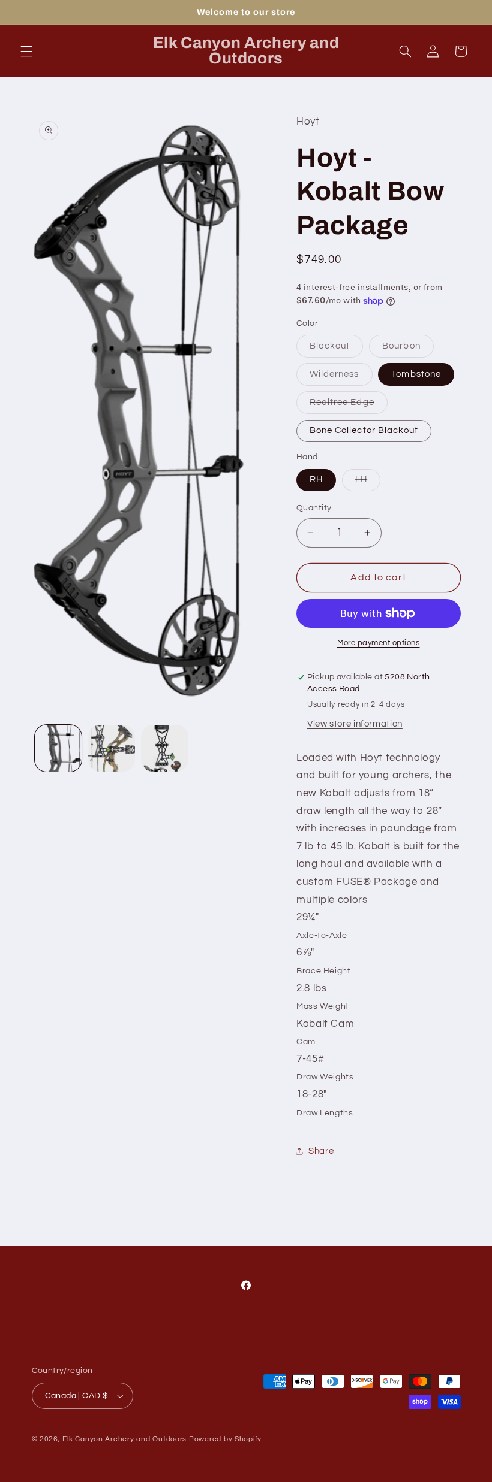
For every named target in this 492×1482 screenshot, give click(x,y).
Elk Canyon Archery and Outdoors (124, 1439)
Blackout (336, 349)
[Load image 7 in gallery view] (164, 748)
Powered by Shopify (225, 1439)
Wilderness (341, 377)
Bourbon (407, 349)
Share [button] (321, 1151)
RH (316, 479)
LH (367, 482)
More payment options (378, 643)
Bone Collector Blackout (364, 430)
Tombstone (415, 374)
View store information (355, 723)
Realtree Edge (349, 405)
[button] (26, 51)
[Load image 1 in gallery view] (58, 748)
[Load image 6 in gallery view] (111, 748)
